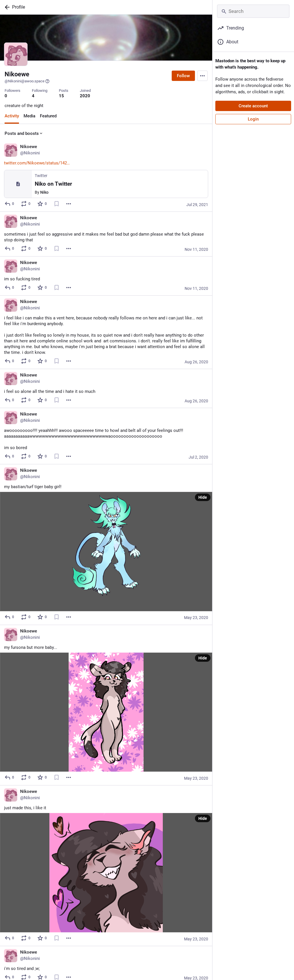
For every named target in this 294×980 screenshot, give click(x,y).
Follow (183, 75)
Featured (48, 116)
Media (29, 116)
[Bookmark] (56, 203)
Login (253, 119)
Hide (202, 497)
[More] (68, 203)
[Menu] (202, 76)
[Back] (6, 7)
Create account (253, 105)
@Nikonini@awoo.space (25, 81)
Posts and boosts (22, 133)
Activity (12, 116)
